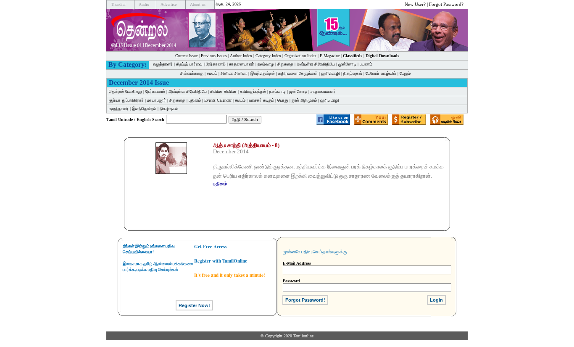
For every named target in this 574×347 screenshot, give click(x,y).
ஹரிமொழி (330, 73)
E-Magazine (330, 55)
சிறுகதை (285, 64)
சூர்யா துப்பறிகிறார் (126, 100)
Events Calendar (218, 100)
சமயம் (212, 73)
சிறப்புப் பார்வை (189, 64)
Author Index (241, 55)
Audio (144, 4)
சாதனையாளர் (241, 64)
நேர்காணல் (216, 64)
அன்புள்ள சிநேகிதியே (316, 64)
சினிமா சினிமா (234, 73)
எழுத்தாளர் (163, 64)
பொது (282, 100)
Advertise (168, 4)
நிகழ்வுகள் (352, 73)
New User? (415, 4)
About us (197, 4)
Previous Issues (214, 55)
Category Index (268, 55)
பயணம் (366, 64)
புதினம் (195, 100)
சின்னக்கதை (191, 73)
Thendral (118, 4)
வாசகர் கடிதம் (261, 100)
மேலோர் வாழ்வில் (381, 73)
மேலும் (405, 73)
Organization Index (300, 55)
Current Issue (186, 55)
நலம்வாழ (266, 64)
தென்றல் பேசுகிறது (125, 91)
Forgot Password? (446, 4)
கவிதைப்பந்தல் (253, 91)
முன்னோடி (347, 64)
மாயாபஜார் (156, 100)
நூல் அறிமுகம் (304, 100)
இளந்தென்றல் (262, 73)
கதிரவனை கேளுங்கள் (298, 73)
